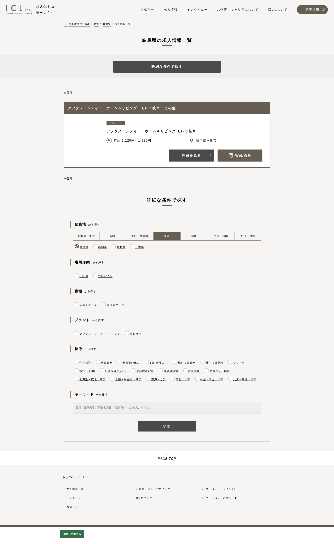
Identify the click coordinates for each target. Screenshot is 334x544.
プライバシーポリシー (220, 498)
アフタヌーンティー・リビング (99, 333)
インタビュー (75, 498)
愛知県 (121, 247)
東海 (96, 24)
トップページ (71, 477)
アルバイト (105, 276)
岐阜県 (107, 24)
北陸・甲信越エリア (128, 379)
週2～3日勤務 (186, 362)
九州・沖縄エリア (244, 379)
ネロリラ (135, 333)
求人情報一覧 (75, 489)
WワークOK (87, 371)
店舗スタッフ (88, 305)
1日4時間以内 (159, 362)
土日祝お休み (131, 362)
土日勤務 (106, 362)
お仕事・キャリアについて (153, 489)
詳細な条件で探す (167, 67)
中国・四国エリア (211, 379)
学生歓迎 (85, 362)
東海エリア (158, 379)
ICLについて (144, 498)
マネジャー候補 (220, 371)
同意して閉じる (72, 534)
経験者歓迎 (171, 371)
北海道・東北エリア (92, 379)
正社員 (83, 276)
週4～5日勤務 (214, 362)
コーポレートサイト (219, 489)
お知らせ (72, 506)
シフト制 (239, 362)
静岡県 (102, 247)
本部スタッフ (115, 305)
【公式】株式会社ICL (77, 24)
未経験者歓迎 (145, 371)
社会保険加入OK (116, 371)
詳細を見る (191, 155)
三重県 (139, 247)
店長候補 (194, 371)
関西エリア (183, 379)
